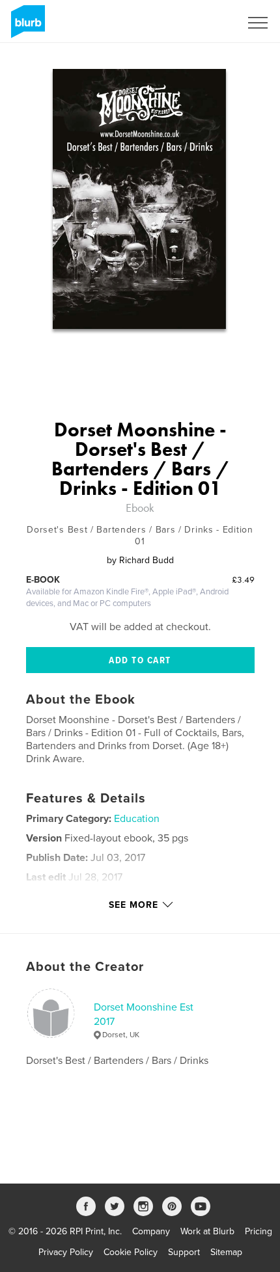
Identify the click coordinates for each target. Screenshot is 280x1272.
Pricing (258, 1231)
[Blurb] (25, 27)
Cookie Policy (131, 1252)
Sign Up (207, 23)
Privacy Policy (65, 1252)
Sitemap (226, 1252)
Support (184, 1252)
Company (151, 1231)
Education (137, 818)
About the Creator (85, 967)
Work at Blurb (207, 1231)
